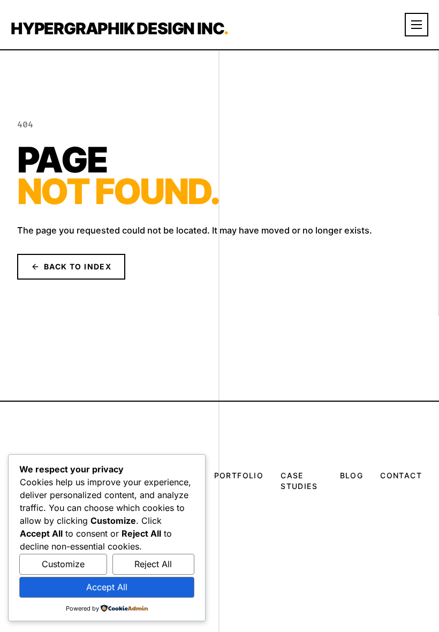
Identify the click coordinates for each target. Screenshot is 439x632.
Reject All (153, 564)
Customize (63, 564)
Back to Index (77, 266)
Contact (401, 475)
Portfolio (239, 475)
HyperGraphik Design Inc (119, 28)
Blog (352, 475)
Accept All (106, 587)
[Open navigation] (416, 24)
